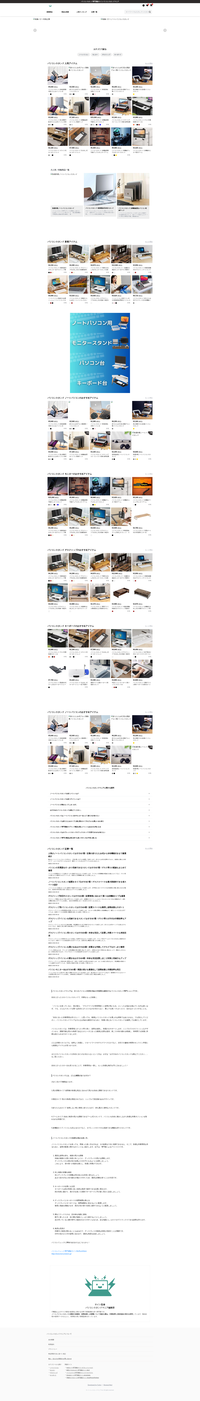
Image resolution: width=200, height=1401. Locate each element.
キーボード (117, 54)
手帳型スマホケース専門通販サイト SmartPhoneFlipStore (82, 1377)
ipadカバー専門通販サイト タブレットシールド (79, 1367)
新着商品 (49, 12)
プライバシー (52, 1349)
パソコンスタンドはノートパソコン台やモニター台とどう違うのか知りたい (75, 816)
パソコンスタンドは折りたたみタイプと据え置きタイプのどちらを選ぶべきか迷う (77, 821)
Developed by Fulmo (94, 1385)
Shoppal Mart (107, 1385)
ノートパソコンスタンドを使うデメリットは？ (65, 799)
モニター (95, 54)
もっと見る (148, 63)
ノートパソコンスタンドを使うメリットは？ (64, 793)
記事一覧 (94, 12)
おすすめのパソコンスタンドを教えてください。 (66, 810)
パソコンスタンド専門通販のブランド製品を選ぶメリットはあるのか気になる (75, 827)
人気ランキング (82, 12)
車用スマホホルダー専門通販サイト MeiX (78, 1370)
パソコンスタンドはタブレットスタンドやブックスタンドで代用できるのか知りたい (77, 832)
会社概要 (51, 1340)
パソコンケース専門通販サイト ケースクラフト (79, 1372)
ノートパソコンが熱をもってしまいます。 (64, 804)
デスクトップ (106, 54)
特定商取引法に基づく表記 (57, 1354)
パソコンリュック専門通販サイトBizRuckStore (69, 1251)
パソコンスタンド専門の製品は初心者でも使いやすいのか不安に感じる (73, 838)
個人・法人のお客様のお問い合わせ (60, 1359)
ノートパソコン (83, 54)
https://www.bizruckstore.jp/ (61, 1254)
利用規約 (51, 1344)
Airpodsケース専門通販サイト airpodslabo (78, 1375)
